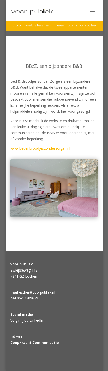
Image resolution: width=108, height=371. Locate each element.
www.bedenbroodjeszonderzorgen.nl (40, 148)
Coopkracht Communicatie (34, 342)
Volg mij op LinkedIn (26, 320)
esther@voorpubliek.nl (37, 292)
